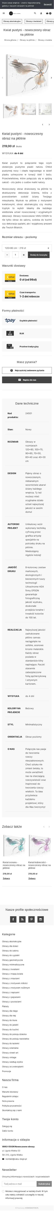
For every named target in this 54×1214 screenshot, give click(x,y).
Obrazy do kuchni (10, 1029)
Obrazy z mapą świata (12, 974)
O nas (4, 1087)
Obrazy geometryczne (12, 960)
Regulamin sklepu (10, 1096)
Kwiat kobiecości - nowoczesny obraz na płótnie (39, 865)
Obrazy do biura (9, 1020)
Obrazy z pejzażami (11, 997)
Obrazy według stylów (12, 1062)
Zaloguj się (7, 1126)
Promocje (6, 1071)
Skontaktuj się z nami (12, 1110)
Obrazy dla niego (10, 1011)
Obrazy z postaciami (11, 1001)
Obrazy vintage (9, 1057)
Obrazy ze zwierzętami (12, 1066)
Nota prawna (8, 1101)
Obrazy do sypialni (10, 955)
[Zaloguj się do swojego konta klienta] (41, 13)
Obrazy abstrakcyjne (12, 21)
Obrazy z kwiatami (33, 21)
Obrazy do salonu (10, 950)
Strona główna (10, 40)
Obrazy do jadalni (10, 1025)
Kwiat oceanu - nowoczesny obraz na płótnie (14, 865)
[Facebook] (13, 919)
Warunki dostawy (10, 1092)
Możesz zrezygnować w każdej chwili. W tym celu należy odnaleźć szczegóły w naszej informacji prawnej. (26, 1194)
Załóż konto (7, 1131)
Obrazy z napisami (10, 992)
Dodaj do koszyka (38, 255)
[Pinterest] (31, 919)
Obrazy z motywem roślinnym (16, 988)
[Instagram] (40, 919)
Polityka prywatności (11, 1106)
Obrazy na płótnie (27, 40)
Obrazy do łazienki (10, 1043)
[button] (48, 13)
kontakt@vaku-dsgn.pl (14, 1159)
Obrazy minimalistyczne (13, 964)
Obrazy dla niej (9, 1015)
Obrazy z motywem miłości (14, 983)
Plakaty (5, 1006)
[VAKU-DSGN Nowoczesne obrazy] (14, 13)
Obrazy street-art (10, 1052)
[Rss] (22, 919)
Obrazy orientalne (10, 1048)
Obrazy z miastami (10, 978)
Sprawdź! (48, 4)
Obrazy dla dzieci (10, 946)
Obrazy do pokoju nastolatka (15, 1039)
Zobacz (6, 878)
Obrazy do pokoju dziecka (14, 1034)
